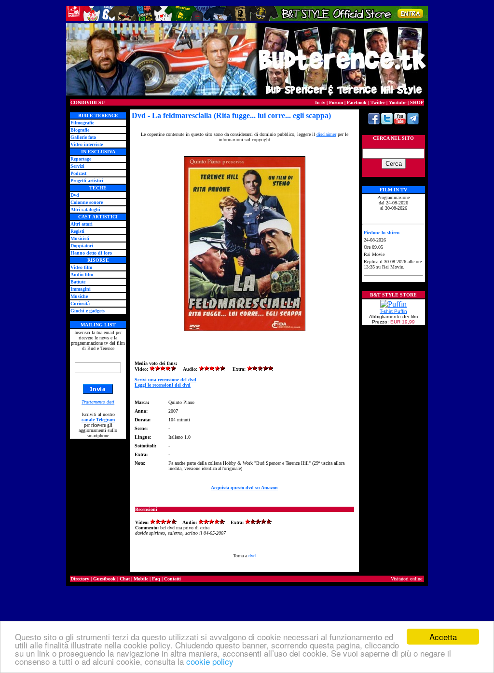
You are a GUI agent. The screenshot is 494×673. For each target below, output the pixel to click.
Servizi (77, 166)
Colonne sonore (86, 202)
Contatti (172, 578)
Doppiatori (81, 245)
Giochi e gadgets (87, 310)
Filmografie (82, 122)
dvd (252, 555)
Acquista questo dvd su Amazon (244, 487)
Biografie (79, 130)
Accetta (443, 637)
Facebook (357, 102)
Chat (125, 578)
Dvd (74, 195)
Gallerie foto (83, 137)
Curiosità (80, 303)
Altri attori (81, 224)
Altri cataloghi (85, 209)
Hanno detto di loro (91, 253)
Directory (79, 578)
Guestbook (104, 578)
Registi (77, 231)
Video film (81, 267)
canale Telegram (98, 419)
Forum (336, 102)
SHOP (417, 102)
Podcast (78, 173)
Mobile (141, 578)
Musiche (79, 296)
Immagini (80, 289)
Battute (77, 281)
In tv (320, 102)
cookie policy (209, 661)
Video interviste (86, 144)
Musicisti (79, 238)
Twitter (377, 102)
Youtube (397, 102)
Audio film (81, 274)
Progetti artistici (86, 180)
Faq (156, 578)
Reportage (80, 159)
